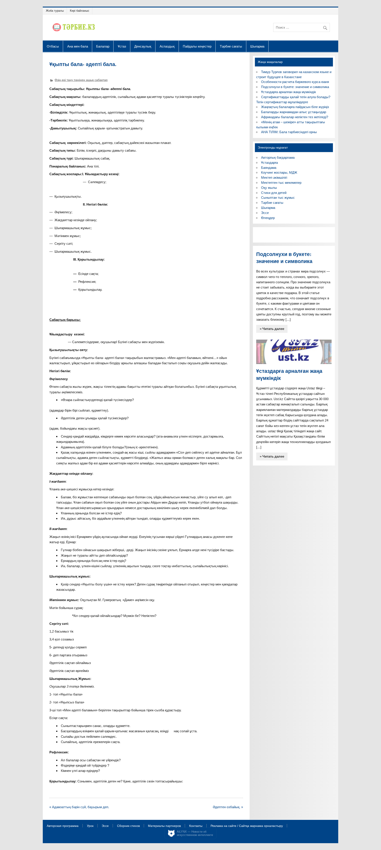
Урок (90, 826)
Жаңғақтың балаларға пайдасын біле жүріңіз (295, 107)
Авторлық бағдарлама (278, 157)
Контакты (195, 826)
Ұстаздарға (269, 162)
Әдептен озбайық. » (228, 807)
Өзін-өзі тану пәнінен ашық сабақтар (81, 80)
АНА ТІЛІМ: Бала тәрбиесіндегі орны (289, 132)
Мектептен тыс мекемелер (281, 182)
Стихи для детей (273, 193)
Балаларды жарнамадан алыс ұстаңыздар (293, 112)
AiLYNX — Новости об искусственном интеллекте (195, 833)
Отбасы (53, 46)
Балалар (102, 46)
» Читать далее (272, 329)
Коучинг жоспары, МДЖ (279, 172)
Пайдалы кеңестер (197, 46)
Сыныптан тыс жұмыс (278, 197)
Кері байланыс (79, 10)
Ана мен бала (77, 46)
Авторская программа (62, 826)
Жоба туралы (55, 10)
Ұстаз (122, 46)
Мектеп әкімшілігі (274, 177)
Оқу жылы (269, 188)
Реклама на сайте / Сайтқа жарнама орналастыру (247, 826)
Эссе (265, 213)
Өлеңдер (268, 218)
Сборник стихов (128, 826)
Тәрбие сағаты (231, 46)
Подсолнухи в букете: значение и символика (295, 87)
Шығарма (257, 46)
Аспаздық (167, 46)
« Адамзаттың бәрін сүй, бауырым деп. (79, 807)
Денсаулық (142, 46)
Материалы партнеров (164, 826)
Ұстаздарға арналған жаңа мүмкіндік (288, 92)
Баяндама (268, 167)
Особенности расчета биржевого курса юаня (295, 82)
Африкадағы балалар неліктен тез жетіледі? (294, 117)
